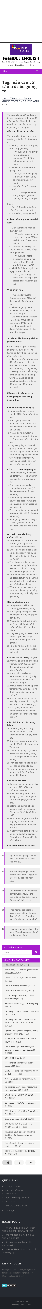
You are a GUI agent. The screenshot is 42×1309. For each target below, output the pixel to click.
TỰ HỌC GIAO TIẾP (13, 1186)
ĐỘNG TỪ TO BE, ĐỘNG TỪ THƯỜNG (21, 978)
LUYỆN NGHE (10, 1194)
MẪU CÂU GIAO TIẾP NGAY (16, 1206)
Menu (5, 71)
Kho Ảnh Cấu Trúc (12, 965)
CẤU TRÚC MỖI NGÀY (14, 1190)
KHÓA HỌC (9, 1210)
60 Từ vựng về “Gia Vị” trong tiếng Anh (20, 1103)
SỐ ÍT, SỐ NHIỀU (12, 1058)
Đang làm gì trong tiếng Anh (16, 1119)
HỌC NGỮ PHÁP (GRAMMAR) (17, 1198)
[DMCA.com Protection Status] (9, 1286)
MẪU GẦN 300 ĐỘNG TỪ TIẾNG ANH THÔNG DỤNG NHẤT (18, 1236)
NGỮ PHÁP (10, 1202)
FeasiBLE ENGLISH (21, 58)
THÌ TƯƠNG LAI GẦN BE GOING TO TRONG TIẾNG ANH (20, 100)
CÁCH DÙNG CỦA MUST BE (16, 990)
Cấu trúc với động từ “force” (16, 986)
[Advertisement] (21, 21)
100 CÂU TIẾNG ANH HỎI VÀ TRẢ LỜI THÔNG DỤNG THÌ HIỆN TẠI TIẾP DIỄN (18, 1229)
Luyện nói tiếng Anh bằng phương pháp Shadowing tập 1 (19, 1251)
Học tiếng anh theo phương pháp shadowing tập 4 (17, 1244)
